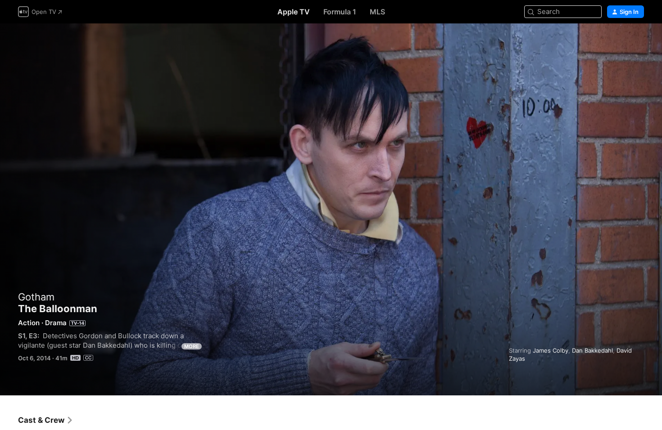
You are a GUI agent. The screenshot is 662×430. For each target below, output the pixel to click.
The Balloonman (331, 209)
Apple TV (293, 11)
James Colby (550, 350)
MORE (191, 346)
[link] (45, 420)
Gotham (36, 297)
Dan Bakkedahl (592, 350)
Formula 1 (339, 11)
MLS (377, 11)
